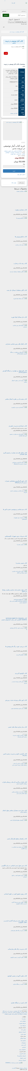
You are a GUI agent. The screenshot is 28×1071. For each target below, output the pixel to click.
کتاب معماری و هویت (21, 210)
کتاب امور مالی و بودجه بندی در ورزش (16, 700)
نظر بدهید (19, 174)
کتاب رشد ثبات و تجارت (20, 263)
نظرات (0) (14, 182)
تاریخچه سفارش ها (21, 1055)
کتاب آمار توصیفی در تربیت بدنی (17, 31)
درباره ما (24, 1018)
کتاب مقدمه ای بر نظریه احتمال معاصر (16, 399)
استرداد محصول (22, 1032)
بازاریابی (24, 1047)
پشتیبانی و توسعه (23, 1068)
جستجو (4, 11)
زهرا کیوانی (13, 154)
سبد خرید (11, 22)
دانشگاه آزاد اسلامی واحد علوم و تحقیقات (13, 151)
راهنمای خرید (23, 1021)
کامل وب (14, 1068)
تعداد (24, 164)
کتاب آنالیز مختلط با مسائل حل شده (17, 290)
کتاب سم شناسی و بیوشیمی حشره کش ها (15, 509)
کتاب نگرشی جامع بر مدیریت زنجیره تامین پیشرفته (15, 754)
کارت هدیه (23, 1045)
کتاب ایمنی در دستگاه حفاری (19, 1003)
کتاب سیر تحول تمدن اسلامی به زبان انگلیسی (14, 865)
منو (4, 26)
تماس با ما (23, 1029)
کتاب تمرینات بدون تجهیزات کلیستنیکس (16, 536)
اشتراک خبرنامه (22, 1060)
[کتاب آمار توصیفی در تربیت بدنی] (12, 130)
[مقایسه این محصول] (23, 270)
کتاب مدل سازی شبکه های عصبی (17, 727)
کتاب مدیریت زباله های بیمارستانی (17, 949)
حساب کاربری (23, 1053)
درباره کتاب (21, 182)
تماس (20, 22)
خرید (14, 171)
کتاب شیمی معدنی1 (21, 563)
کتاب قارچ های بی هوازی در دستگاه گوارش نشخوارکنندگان (15, 371)
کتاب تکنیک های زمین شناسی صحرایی (16, 344)
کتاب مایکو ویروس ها (21, 236)
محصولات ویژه (22, 1049)
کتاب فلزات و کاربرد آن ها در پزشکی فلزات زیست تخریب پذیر (14, 782)
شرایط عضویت (22, 1023)
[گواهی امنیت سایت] (14, 1062)
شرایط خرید (23, 1025)
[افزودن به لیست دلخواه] (24, 270)
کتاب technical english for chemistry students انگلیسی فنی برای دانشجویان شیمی (14, 618)
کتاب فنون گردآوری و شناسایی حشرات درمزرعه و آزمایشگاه (16, 481)
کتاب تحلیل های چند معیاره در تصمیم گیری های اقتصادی (15, 453)
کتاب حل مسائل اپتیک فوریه (19, 317)
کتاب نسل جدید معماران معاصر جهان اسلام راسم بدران (15, 811)
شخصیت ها (23, 1040)
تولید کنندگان (23, 1038)
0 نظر (23, 174)
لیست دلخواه (23, 1058)
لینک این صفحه (13, 113)
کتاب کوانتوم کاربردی (21, 673)
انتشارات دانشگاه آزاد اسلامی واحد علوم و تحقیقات (15, 1014)
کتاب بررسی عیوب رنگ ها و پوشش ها (16, 646)
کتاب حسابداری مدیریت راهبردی (18, 426)
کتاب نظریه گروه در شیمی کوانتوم (17, 976)
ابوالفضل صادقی (16, 1012)
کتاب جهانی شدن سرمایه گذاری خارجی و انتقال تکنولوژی (15, 921)
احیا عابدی (19, 154)
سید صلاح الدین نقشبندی (15, 152)
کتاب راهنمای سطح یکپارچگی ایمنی (17, 838)
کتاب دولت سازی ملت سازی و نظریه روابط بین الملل (14, 590)
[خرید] (26, 270)
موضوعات (23, 1042)
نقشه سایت (23, 1034)
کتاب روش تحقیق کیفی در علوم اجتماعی (15, 894)
